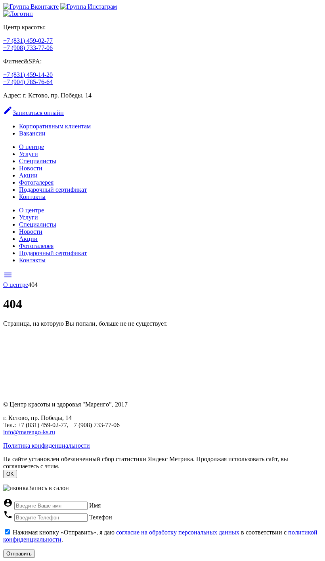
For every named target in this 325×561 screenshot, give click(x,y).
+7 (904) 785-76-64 (28, 81)
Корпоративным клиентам (55, 126)
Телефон (100, 517)
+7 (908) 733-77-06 (28, 47)
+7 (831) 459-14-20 (28, 74)
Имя (95, 505)
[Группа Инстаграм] (88, 6)
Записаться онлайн (33, 112)
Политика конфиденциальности (46, 445)
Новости (30, 168)
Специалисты (37, 161)
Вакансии (32, 133)
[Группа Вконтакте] (31, 6)
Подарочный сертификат (53, 189)
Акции (28, 175)
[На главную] (18, 13)
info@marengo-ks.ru (29, 432)
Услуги (28, 154)
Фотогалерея (36, 182)
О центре (31, 146)
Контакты (32, 196)
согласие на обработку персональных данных (177, 532)
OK (10, 474)
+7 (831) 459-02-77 (28, 40)
